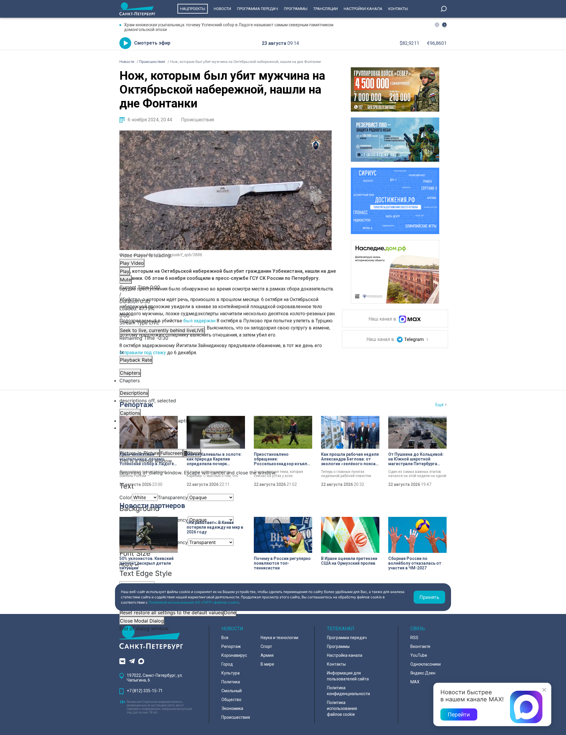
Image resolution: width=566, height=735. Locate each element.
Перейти (459, 714)
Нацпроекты (192, 8)
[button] (444, 24)
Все (224, 637)
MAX (414, 682)
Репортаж (136, 405)
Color (125, 497)
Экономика (232, 708)
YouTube (418, 655)
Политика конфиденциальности (348, 690)
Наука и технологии (279, 637)
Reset (171, 612)
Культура (230, 673)
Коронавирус (234, 655)
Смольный (231, 690)
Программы (295, 8)
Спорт (266, 646)
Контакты (398, 8)
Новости (222, 8)
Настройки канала (363, 8)
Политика (230, 682)
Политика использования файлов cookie (342, 708)
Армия (267, 655)
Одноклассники (425, 664)
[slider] (225, 312)
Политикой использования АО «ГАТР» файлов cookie (194, 602)
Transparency (173, 497)
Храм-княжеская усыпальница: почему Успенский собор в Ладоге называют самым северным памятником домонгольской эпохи (228, 27)
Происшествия (197, 119)
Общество (231, 699)
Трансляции (325, 8)
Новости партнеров (152, 506)
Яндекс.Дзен (422, 673)
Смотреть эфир (152, 43)
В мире (267, 664)
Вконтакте (420, 646)
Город (227, 664)
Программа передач (257, 8)
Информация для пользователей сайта (348, 676)
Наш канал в (382, 319)
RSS (414, 637)
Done (230, 612)
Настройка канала (344, 655)
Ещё (439, 404)
